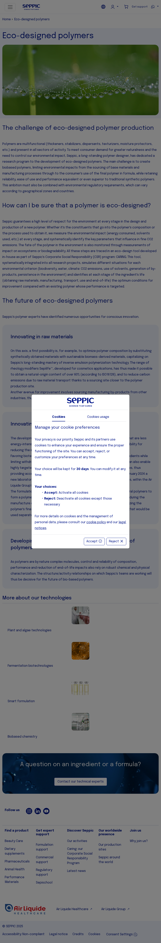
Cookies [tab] (58, 417)
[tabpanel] (80, 478)
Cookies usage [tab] (98, 417)
